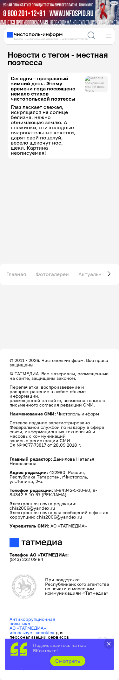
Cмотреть (67, 661)
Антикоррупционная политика (32, 621)
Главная (16, 274)
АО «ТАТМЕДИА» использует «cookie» (32, 630)
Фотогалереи (52, 274)
